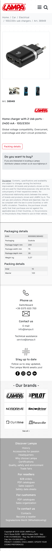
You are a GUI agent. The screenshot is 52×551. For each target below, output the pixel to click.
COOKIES (17, 542)
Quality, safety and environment (26, 465)
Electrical (24, 17)
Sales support (26, 485)
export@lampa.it (40, 164)
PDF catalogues (26, 482)
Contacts (26, 513)
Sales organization (26, 502)
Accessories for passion (26, 451)
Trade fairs (26, 468)
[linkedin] (34, 374)
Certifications (26, 461)
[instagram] (23, 374)
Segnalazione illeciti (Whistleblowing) (26, 520)
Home (5, 17)
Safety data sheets (26, 489)
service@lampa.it (26, 339)
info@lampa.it (26, 329)
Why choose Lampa (26, 458)
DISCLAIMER (27, 542)
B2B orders (26, 478)
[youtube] (29, 374)
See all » (26, 431)
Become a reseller (26, 516)
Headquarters (26, 454)
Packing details (12, 146)
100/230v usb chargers (18, 20)
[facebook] (17, 374)
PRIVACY (8, 542)
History (26, 447)
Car (14, 17)
